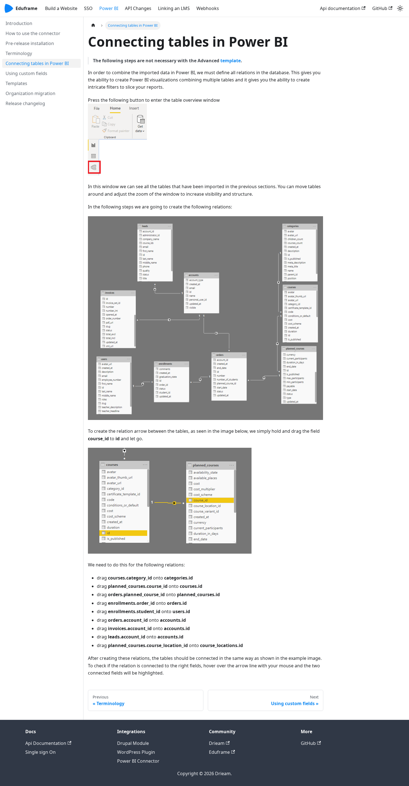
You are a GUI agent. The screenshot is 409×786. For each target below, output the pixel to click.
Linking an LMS (174, 8)
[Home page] (93, 25)
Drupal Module (133, 743)
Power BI (108, 8)
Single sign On (40, 752)
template (230, 61)
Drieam (217, 743)
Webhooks (207, 8)
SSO (88, 8)
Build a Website (61, 8)
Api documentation (340, 8)
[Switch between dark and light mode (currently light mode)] (400, 8)
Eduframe (219, 752)
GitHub (379, 8)
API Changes (138, 8)
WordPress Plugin (136, 752)
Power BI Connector (138, 761)
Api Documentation (45, 743)
